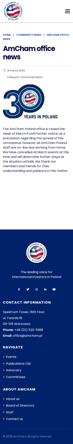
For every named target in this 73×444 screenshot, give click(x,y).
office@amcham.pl (27, 335)
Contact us (14, 419)
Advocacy (13, 370)
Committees (15, 377)
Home (7, 35)
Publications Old (18, 363)
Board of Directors (20, 405)
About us (12, 399)
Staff (9, 412)
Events (11, 357)
